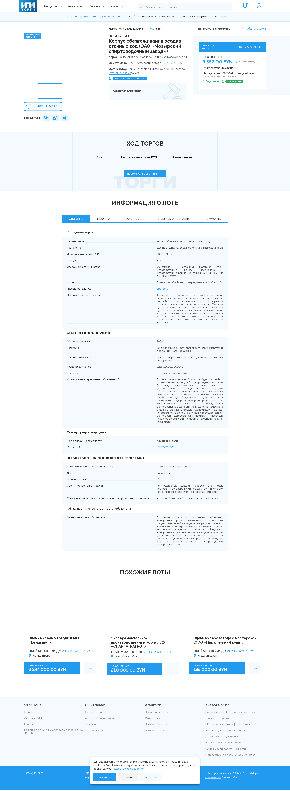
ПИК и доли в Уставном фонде (223, 724)
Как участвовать (94, 712)
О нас (27, 712)
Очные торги (152, 718)
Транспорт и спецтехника (241, 712)
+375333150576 (172, 63)
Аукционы (51, 6)
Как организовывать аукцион (102, 718)
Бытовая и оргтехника (218, 742)
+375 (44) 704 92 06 (33, 773)
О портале (74, 6)
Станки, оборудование (219, 718)
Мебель (238, 742)
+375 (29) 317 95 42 (120, 73)
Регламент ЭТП (93, 724)
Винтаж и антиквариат (218, 748)
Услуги (95, 6)
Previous (28, 54)
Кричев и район (42, 655)
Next (99, 54)
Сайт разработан (213, 777)
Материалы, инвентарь (219, 754)
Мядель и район (207, 655)
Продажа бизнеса (156, 724)
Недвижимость (214, 712)
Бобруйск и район (126, 656)
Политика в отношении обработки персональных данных (53, 731)
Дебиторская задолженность (223, 736)
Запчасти (240, 748)
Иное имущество (245, 754)
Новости (29, 724)
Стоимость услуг (94, 730)
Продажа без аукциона (159, 730)
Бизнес (114, 6)
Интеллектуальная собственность (225, 730)
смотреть (162, 288)
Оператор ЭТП (33, 718)
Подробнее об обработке (128, 768)
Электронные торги (157, 712)
